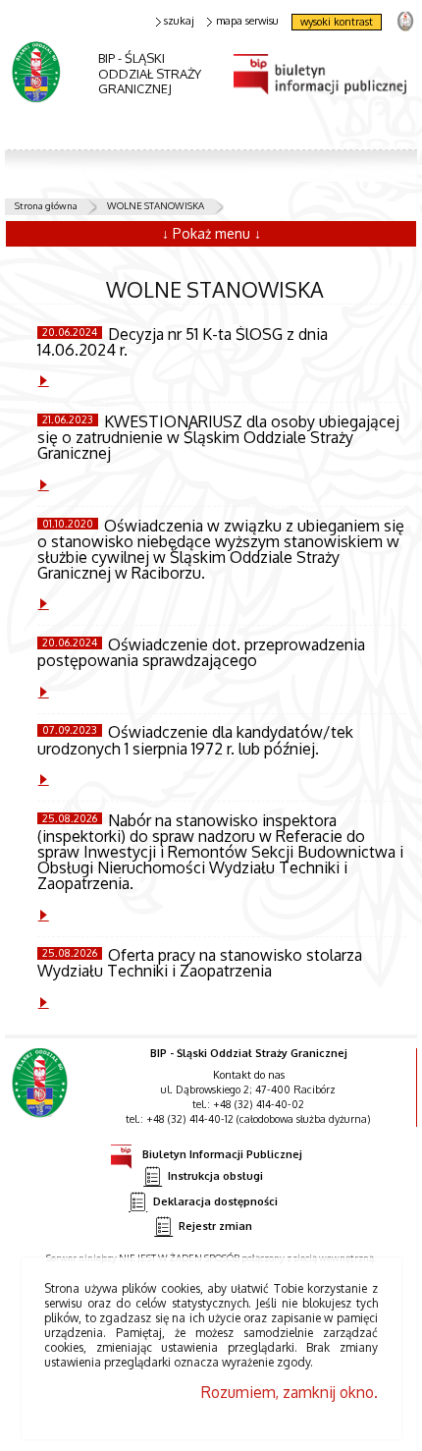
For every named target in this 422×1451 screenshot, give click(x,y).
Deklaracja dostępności (215, 1200)
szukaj (179, 21)
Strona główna (46, 205)
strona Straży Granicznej (405, 20)
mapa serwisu (247, 21)
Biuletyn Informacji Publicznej (222, 1153)
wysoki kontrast (336, 21)
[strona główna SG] (42, 1097)
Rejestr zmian (215, 1226)
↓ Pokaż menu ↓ (211, 233)
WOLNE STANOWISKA (155, 205)
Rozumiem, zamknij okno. (289, 1392)
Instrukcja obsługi (215, 1176)
